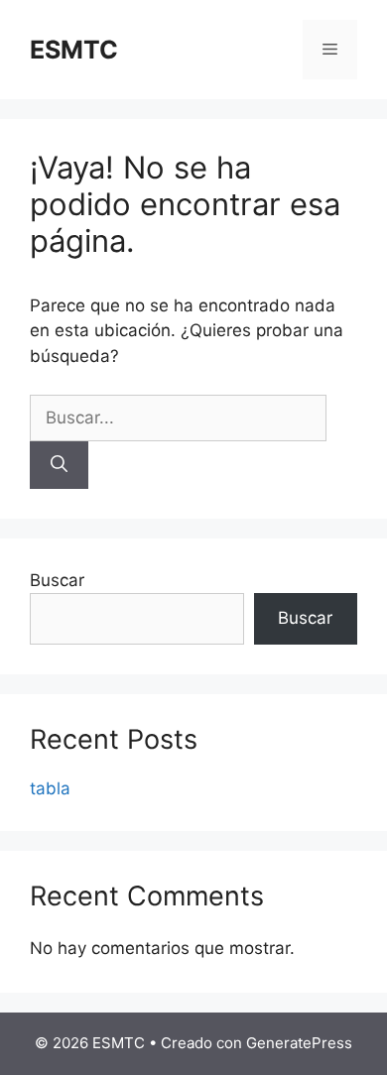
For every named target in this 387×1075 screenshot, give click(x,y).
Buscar (57, 580)
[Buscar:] (178, 417)
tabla (50, 788)
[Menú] (330, 49)
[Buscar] (59, 465)
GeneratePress (299, 1042)
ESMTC (74, 49)
